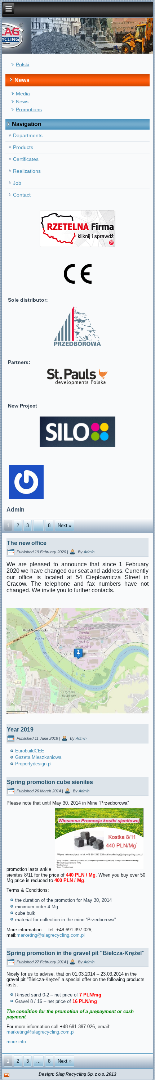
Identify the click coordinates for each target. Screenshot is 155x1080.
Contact (22, 195)
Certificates (26, 159)
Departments (28, 135)
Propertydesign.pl (33, 763)
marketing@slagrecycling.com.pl (51, 935)
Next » (64, 525)
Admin (89, 552)
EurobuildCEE (29, 750)
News (22, 101)
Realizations (27, 171)
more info (16, 1041)
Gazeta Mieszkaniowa (38, 757)
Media (23, 93)
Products (23, 147)
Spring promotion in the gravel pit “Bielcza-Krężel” (76, 953)
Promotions (29, 109)
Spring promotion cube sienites (50, 782)
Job (17, 183)
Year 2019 (20, 729)
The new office (26, 543)
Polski (22, 64)
